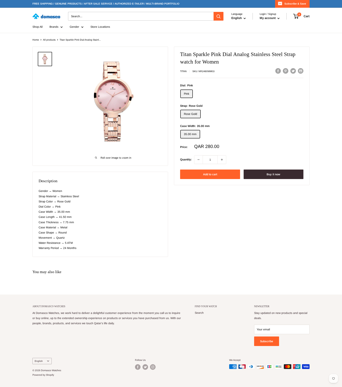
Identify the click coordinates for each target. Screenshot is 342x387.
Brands (53, 27)
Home (35, 39)
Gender (74, 27)
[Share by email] (300, 71)
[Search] (218, 16)
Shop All (37, 27)
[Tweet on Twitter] (293, 71)
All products (49, 39)
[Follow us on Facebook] (138, 367)
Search (199, 312)
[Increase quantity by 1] (222, 159)
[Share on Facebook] (278, 71)
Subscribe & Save (295, 3)
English (39, 361)
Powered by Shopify (43, 375)
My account (268, 18)
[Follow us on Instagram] (153, 367)
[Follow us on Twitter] (145, 367)
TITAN (183, 71)
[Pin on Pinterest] (285, 71)
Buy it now (273, 174)
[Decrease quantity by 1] (198, 159)
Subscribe (266, 341)
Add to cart (210, 174)
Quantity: (186, 159)
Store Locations (100, 27)
